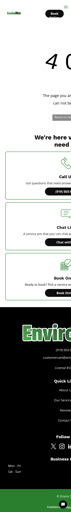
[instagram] (62, 446)
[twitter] (53, 446)
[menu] (65, 7)
